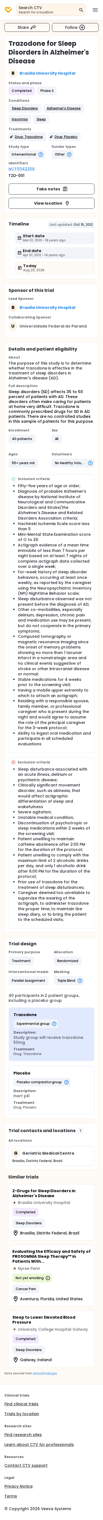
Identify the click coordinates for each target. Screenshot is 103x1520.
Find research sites (23, 1434)
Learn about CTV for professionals (39, 1444)
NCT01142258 (22, 169)
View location (48, 203)
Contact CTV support (26, 1465)
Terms (10, 1496)
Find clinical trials (21, 1404)
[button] (25, 108)
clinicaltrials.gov (45, 1373)
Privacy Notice (18, 1486)
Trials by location (21, 1414)
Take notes (48, 189)
